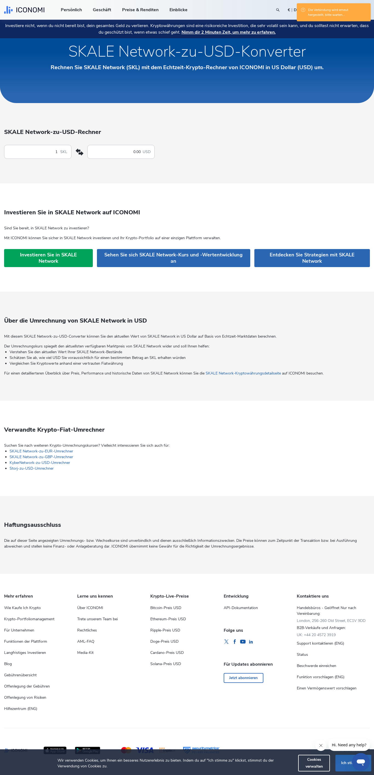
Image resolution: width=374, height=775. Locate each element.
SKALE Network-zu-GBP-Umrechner (41, 457)
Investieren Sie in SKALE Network (48, 257)
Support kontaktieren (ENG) (320, 643)
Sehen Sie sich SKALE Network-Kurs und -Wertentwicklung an (173, 257)
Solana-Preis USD (165, 663)
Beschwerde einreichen (316, 665)
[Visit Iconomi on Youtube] (243, 642)
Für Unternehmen (19, 630)
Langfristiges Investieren (25, 652)
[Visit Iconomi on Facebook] (234, 642)
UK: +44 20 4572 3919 (316, 634)
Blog (8, 663)
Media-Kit (85, 652)
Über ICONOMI (90, 607)
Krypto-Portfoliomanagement (29, 619)
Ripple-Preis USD (165, 630)
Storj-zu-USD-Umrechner (32, 468)
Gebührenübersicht (20, 675)
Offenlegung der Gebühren (27, 686)
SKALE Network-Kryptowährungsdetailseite (243, 373)
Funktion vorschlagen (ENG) (320, 677)
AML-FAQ (85, 641)
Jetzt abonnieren (243, 677)
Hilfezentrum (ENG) (20, 708)
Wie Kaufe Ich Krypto (22, 607)
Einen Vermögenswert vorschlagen (326, 688)
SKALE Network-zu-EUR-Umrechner (41, 451)
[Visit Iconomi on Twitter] (226, 642)
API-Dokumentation (241, 607)
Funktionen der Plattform (25, 641)
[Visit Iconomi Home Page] (24, 10)
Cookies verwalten (314, 763)
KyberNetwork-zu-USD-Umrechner (40, 462)
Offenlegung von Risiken (25, 697)
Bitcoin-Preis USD (165, 607)
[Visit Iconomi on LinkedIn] (251, 642)
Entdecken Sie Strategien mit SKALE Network (312, 257)
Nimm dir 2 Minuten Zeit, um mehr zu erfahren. (229, 32)
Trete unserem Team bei (97, 619)
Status (302, 654)
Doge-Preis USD (164, 641)
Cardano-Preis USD (167, 652)
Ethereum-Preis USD (168, 619)
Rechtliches (87, 630)
